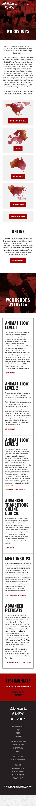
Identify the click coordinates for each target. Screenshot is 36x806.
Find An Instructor (18, 760)
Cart (18, 751)
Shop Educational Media (18, 741)
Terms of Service (18, 775)
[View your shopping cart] (28, 5)
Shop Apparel (18, 748)
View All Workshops (18, 216)
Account (18, 765)
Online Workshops (18, 260)
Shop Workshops (18, 745)
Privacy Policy (18, 778)
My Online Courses (18, 771)
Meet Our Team (18, 756)
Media (18, 733)
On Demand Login (18, 768)
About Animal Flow (18, 726)
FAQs (18, 730)
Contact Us (18, 736)
